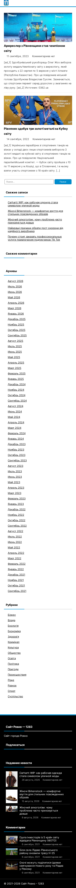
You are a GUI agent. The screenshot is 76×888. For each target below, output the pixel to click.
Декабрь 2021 (16, 574)
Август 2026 (15, 281)
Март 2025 (14, 368)
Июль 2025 (15, 346)
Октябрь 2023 (16, 455)
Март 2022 (14, 558)
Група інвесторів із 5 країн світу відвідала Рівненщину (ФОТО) (39, 839)
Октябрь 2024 (16, 395)
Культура (13, 647)
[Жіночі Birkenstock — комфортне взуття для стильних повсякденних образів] (12, 796)
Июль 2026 (15, 286)
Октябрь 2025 (16, 329)
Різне (11, 680)
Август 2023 (15, 465)
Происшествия (17, 674)
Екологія (13, 625)
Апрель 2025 (16, 362)
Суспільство (15, 696)
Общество (14, 652)
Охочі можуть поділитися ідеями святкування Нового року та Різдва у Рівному (41, 865)
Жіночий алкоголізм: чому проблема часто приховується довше (38, 810)
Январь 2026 (16, 313)
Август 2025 (15, 340)
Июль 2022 (15, 536)
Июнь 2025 (15, 351)
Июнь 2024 (15, 411)
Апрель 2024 (16, 422)
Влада (11, 620)
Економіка (14, 631)
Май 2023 (14, 482)
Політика (13, 663)
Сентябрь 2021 (17, 590)
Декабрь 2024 (17, 384)
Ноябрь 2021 (16, 580)
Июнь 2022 (15, 542)
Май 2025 (14, 357)
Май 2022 (14, 547)
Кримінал (13, 642)
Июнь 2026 (15, 291)
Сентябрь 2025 (17, 335)
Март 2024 (14, 427)
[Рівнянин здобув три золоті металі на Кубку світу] (38, 124)
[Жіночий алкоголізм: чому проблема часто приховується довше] (12, 809)
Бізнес (12, 614)
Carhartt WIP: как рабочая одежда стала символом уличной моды (33, 204)
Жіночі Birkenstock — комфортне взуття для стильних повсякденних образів (35, 212)
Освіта (12, 658)
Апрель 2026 (16, 302)
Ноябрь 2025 (16, 324)
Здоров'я (13, 636)
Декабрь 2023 (17, 444)
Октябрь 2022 (16, 520)
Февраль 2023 (17, 498)
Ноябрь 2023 (16, 449)
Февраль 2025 (17, 373)
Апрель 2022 (16, 552)
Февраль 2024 (17, 433)
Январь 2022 (16, 569)
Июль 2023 (15, 471)
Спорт (11, 690)
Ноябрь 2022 (16, 514)
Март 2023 (14, 493)
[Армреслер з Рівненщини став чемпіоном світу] (38, 41)
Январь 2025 (16, 378)
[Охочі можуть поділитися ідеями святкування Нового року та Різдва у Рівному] (12, 865)
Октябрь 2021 (16, 585)
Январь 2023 (16, 503)
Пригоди (13, 669)
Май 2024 (14, 416)
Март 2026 (14, 308)
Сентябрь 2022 (17, 525)
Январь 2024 (16, 438)
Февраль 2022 (17, 563)
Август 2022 (15, 531)
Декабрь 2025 (17, 319)
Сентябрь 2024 (17, 400)
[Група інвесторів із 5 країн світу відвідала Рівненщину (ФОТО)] (12, 840)
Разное (12, 685)
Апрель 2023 (16, 487)
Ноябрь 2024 (16, 389)
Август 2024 (15, 406)
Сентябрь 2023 (17, 460)
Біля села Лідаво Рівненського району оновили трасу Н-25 (38, 851)
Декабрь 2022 (17, 509)
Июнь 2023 (15, 476)
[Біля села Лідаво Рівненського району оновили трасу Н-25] (12, 851)
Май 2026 (14, 297)
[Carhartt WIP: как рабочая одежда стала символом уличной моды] (12, 779)
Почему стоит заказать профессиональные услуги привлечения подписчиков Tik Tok (35, 238)
